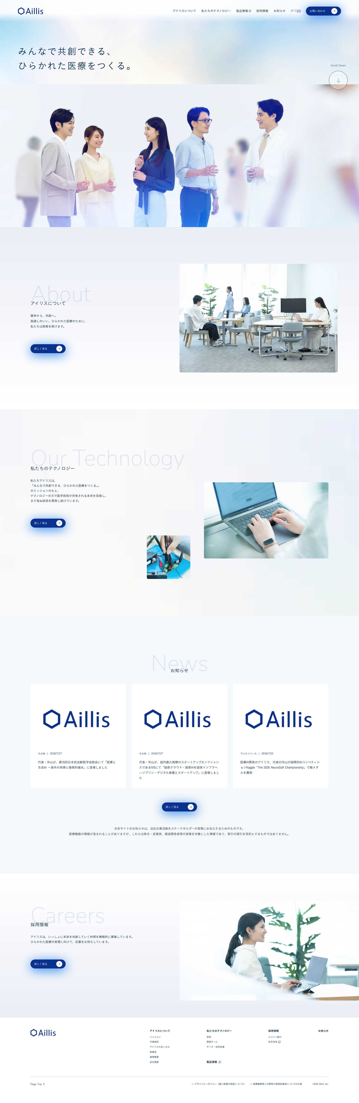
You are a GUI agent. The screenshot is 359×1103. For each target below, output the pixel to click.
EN (299, 11)
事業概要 (154, 1057)
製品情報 (212, 1062)
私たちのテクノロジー (219, 1031)
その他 (41, 753)
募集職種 (272, 1041)
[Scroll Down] (338, 80)
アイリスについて (160, 1031)
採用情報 (273, 1031)
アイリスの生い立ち (160, 1046)
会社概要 (154, 1062)
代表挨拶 (154, 1041)
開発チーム (212, 1041)
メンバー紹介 (275, 1037)
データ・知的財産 (216, 1046)
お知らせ (323, 1031)
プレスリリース (248, 753)
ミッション (155, 1037)
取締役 (153, 1052)
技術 (209, 1037)
